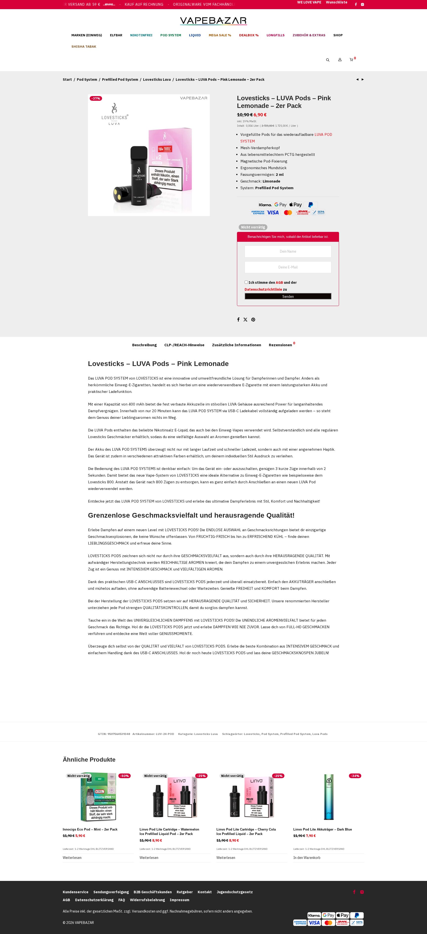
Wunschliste (336, 2)
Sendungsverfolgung (111, 892)
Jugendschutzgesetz (235, 892)
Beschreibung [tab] (144, 345)
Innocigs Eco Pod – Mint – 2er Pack (90, 829)
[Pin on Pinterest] (253, 319)
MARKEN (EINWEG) (86, 35)
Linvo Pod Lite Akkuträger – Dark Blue (322, 829)
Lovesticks (252, 734)
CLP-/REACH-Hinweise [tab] (184, 345)
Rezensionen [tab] (282, 344)
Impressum (179, 900)
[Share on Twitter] (245, 319)
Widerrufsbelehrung (147, 900)
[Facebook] (356, 4)
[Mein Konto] (340, 60)
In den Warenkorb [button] (306, 857)
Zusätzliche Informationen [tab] (236, 345)
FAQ (121, 900)
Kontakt (205, 892)
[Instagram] (362, 4)
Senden (288, 296)
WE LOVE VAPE (309, 2)
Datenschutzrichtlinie (263, 289)
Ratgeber (185, 892)
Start (67, 79)
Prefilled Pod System (120, 79)
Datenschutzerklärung (94, 900)
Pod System (87, 79)
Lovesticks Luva (157, 79)
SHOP (338, 35)
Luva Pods (320, 734)
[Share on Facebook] (238, 319)
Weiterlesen (72, 857)
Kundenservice (75, 892)
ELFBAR (116, 35)
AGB (279, 282)
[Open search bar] (330, 60)
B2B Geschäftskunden (153, 892)
